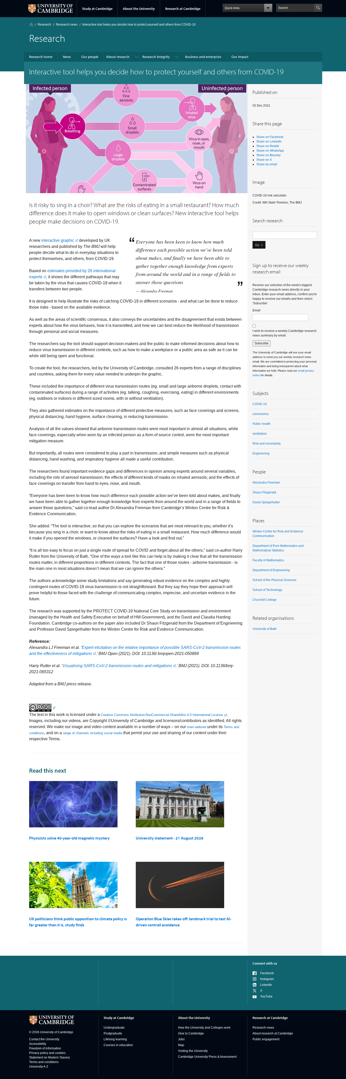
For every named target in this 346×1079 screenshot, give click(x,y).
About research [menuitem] (117, 56)
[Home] (31, 24)
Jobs (181, 1039)
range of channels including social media (92, 733)
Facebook (267, 973)
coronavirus (261, 414)
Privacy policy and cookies (47, 1053)
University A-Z (38, 1066)
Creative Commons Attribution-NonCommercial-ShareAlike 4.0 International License (162, 715)
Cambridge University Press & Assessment (207, 1056)
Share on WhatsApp (270, 150)
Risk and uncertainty (267, 443)
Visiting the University (193, 1051)
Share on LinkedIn (269, 141)
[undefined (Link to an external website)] (42, 707)
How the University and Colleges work (204, 1027)
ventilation (260, 433)
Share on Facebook (269, 137)
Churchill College (265, 600)
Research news (263, 1027)
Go (257, 245)
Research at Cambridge (182, 8)
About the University (139, 8)
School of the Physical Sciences (274, 580)
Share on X (264, 160)
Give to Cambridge (191, 1033)
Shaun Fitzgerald (264, 492)
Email (256, 310)
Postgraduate (113, 1033)
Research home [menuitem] (40, 56)
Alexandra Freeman (266, 482)
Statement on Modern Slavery (49, 1057)
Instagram (267, 979)
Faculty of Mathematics (268, 560)
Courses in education (118, 1045)
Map (181, 1045)
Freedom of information (45, 1048)
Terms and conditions (44, 1062)
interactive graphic (57, 240)
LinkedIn (266, 985)
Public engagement (266, 1039)
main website (196, 727)
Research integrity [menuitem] (156, 56)
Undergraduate (114, 1027)
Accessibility (37, 1044)
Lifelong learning (115, 1039)
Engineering (261, 453)
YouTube (266, 996)
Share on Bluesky (268, 155)
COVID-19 (260, 404)
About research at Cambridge (273, 1033)
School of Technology (267, 590)
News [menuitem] (67, 56)
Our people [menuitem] (89, 56)
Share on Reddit (267, 146)
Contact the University (44, 1039)
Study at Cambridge (97, 8)
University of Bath (265, 629)
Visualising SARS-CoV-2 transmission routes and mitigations (117, 666)
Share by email (266, 164)
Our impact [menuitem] (240, 56)
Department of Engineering (271, 570)
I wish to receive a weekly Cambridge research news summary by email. (285, 333)
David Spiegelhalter (266, 502)
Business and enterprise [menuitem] (203, 56)
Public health (262, 424)
